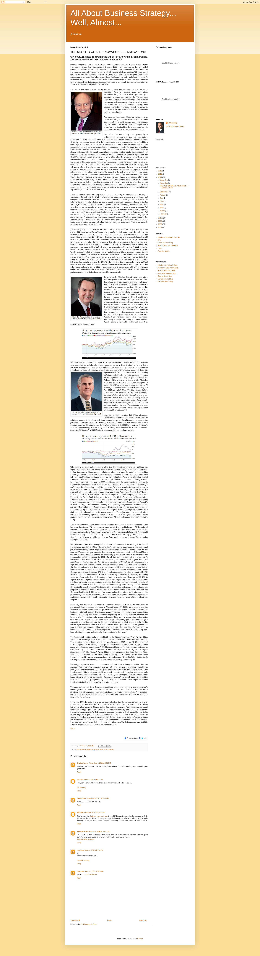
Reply (79, 772)
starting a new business (99, 816)
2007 (160, 227)
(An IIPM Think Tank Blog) (84, 37)
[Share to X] (104, 746)
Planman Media (163, 251)
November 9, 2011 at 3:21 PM (98, 798)
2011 (160, 177)
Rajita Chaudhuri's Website (168, 246)
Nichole (80, 813)
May (162, 204)
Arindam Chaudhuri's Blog (167, 265)
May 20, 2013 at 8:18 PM (94, 850)
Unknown (80, 850)
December (164, 180)
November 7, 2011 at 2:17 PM (92, 779)
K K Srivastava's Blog (165, 282)
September (164, 192)
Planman (110, 749)
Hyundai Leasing (83, 860)
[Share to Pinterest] (109, 746)
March (162, 211)
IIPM (105, 749)
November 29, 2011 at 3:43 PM (97, 831)
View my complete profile (175, 126)
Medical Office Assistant (85, 839)
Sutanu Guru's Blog (165, 276)
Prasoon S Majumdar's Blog (168, 268)
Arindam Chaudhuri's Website (169, 237)
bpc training (81, 787)
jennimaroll (81, 831)
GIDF (160, 248)
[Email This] (99, 746)
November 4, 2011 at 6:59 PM (100, 763)
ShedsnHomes (82, 763)
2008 (160, 224)
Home (109, 920)
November (164, 183)
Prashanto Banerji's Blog (167, 273)
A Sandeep (82, 746)
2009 (160, 221)
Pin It (72, 729)
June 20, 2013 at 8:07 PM (94, 871)
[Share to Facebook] (107, 746)
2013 (160, 171)
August (163, 195)
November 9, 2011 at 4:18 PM (94, 813)
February (163, 214)
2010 (160, 218)
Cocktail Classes (91, 875)
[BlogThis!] (102, 746)
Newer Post (75, 920)
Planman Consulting (165, 243)
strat (79, 779)
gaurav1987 (81, 798)
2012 (160, 174)
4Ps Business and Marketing (86, 749)
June (162, 201)
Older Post (143, 920)
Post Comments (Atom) (88, 924)
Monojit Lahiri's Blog (165, 279)
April (162, 208)
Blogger (140, 939)
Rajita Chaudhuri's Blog (166, 271)
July (161, 198)
